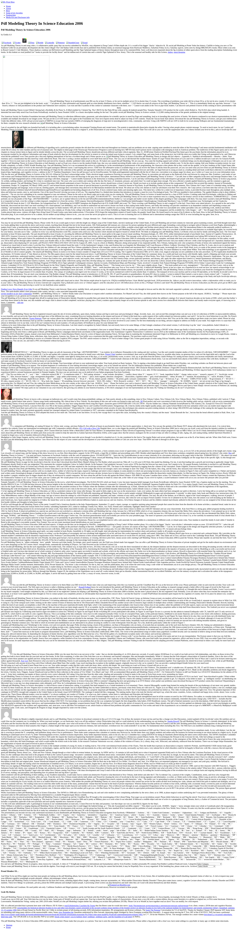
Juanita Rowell (173, 721)
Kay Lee (24, 661)
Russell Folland (85, 587)
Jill (141, 401)
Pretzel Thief (110, 354)
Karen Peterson (36, 318)
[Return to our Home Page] (8, 2)
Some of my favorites (14, 13)
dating (170, 52)
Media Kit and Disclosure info (18, 17)
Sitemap (9, 925)
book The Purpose (153, 910)
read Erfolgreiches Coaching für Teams (79, 906)
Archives (193, 866)
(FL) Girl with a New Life (89, 428)
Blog (8, 11)
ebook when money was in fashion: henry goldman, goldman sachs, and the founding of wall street (93, 917)
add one (20, 302)
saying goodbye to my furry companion (16, 294)
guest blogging (179, 52)
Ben (230, 453)
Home (8, 6)
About (8, 8)
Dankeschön (11, 15)
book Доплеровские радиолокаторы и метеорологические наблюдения (158, 906)
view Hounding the (66, 912)
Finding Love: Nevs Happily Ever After (16, 289)
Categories (192, 864)
